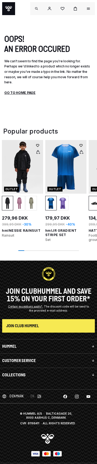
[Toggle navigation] (36, 8)
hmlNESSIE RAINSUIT (21, 230)
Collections (14, 375)
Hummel (9, 346)
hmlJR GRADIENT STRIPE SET (61, 232)
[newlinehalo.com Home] (8, 8)
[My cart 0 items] (75, 8)
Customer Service (19, 360)
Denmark (16, 396)
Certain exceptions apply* (25, 306)
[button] (49, 8)
